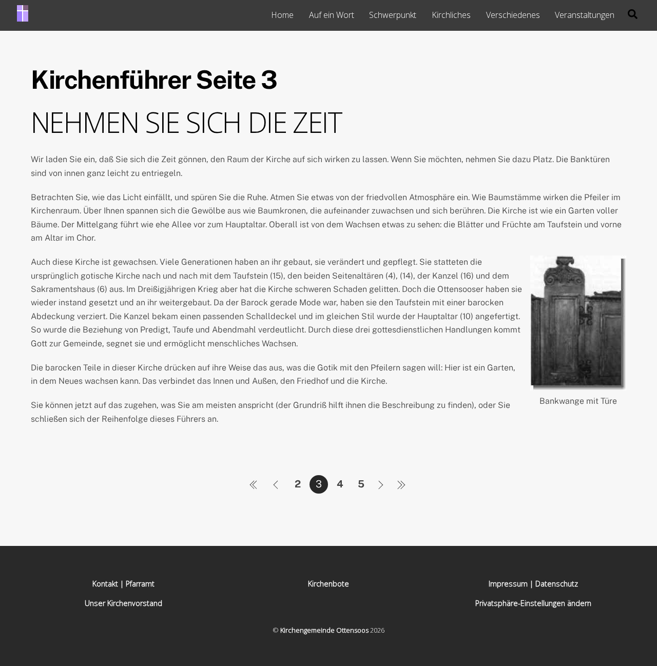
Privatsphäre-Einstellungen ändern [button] (533, 603)
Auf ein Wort (331, 15)
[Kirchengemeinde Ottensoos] (22, 16)
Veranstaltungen (584, 15)
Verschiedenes (513, 15)
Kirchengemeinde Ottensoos (324, 630)
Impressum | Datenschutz (533, 584)
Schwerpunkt (392, 15)
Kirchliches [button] (451, 15)
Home (282, 15)
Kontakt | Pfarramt (123, 584)
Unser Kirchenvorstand (123, 603)
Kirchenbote (328, 584)
